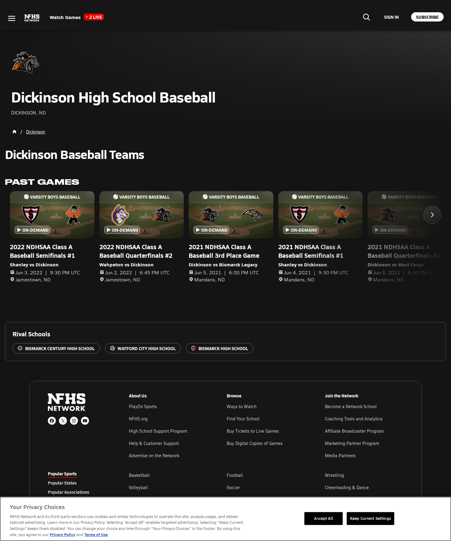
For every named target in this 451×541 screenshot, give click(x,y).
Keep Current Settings (370, 518)
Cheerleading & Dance (347, 487)
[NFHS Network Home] (32, 18)
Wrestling (334, 475)
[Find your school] (366, 16)
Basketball (139, 475)
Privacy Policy (62, 534)
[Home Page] (14, 131)
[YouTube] (85, 421)
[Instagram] (74, 421)
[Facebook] (52, 421)
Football (235, 475)
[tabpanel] (266, 487)
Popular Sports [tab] (62, 473)
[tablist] (78, 482)
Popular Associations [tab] (68, 492)
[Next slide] (432, 215)
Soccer (233, 487)
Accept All (323, 518)
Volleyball (138, 487)
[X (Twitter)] (63, 421)
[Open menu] (11, 18)
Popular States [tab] (62, 483)
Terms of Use (96, 534)
